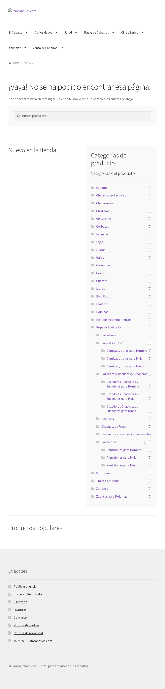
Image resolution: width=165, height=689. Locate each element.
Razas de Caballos (96, 32)
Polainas (102, 312)
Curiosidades (43, 32)
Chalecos (107, 419)
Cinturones (103, 219)
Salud (68, 32)
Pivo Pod (102, 296)
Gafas (100, 258)
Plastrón (102, 304)
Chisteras (102, 211)
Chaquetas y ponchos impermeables (126, 434)
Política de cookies (26, 625)
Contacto (20, 617)
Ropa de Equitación (109, 327)
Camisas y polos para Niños (125, 366)
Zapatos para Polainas (111, 496)
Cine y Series (129, 32)
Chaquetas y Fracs (113, 426)
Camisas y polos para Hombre (127, 351)
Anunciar (14, 48)
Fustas (100, 250)
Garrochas (103, 265)
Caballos (102, 188)
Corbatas (102, 226)
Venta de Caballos (45, 48)
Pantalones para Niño (122, 465)
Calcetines (108, 335)
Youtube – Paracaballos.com (33, 641)
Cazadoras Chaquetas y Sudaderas (124, 374)
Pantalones (109, 442)
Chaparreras (104, 203)
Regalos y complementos (113, 320)
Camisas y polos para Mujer (125, 358)
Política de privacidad (28, 633)
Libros (100, 288)
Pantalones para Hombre (124, 450)
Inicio (16, 63)
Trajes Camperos (107, 481)
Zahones (102, 489)
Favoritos (20, 610)
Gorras (100, 273)
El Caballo (15, 32)
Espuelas (102, 234)
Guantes (102, 281)
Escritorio (20, 602)
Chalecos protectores (111, 195)
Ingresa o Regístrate (28, 594)
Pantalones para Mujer (122, 457)
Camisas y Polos (112, 343)
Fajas (99, 242)
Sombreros (103, 473)
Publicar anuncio (25, 586)
